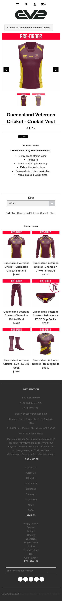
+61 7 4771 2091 (31, 408)
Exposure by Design (49, 593)
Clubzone (31, 488)
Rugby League (30, 523)
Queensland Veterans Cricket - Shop (36, 213)
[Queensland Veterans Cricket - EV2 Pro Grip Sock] (17, 354)
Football (31, 527)
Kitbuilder (31, 478)
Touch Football (30, 550)
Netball (30, 531)
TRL (31, 553)
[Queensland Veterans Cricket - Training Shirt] (46, 354)
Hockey (31, 546)
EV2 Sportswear (28, 593)
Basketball (31, 538)
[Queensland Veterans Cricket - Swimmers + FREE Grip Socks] (46, 306)
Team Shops (31, 483)
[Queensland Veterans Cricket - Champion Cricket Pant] (17, 306)
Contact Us (31, 467)
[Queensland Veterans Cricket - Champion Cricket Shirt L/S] (46, 257)
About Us (31, 472)
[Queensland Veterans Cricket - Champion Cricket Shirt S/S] (17, 257)
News (31, 504)
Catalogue (31, 494)
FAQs (31, 510)
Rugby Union (31, 542)
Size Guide (31, 499)
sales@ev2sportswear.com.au (31, 413)
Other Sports (31, 557)
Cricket (31, 534)
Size (31, 197)
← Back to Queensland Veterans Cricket (28, 27)
